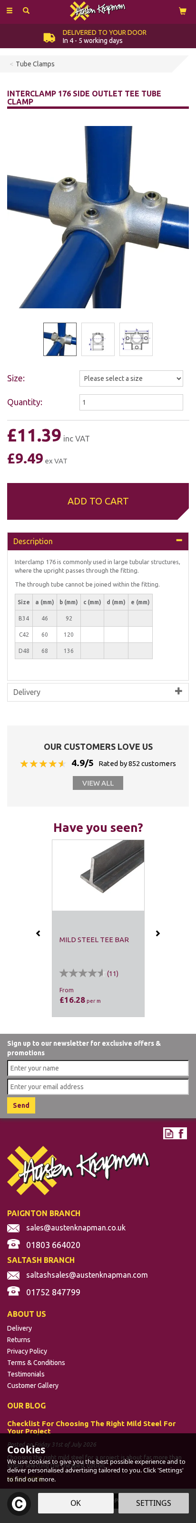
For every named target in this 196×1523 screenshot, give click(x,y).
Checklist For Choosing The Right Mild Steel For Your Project (91, 1428)
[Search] (26, 11)
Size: (16, 378)
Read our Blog (169, 1133)
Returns (18, 1340)
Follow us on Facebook (181, 1133)
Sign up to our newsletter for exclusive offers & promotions (84, 1048)
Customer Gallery (33, 1385)
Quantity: (24, 402)
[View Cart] (182, 10)
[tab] (98, 541)
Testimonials (26, 1374)
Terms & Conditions (36, 1362)
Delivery (19, 1328)
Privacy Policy (27, 1351)
